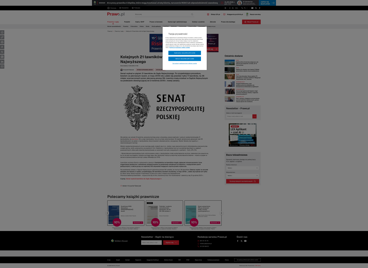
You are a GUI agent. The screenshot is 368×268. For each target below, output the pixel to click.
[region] (185, 48)
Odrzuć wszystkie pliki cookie (184, 59)
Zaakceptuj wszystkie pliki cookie (184, 53)
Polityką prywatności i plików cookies (179, 47)
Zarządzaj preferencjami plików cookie (184, 63)
